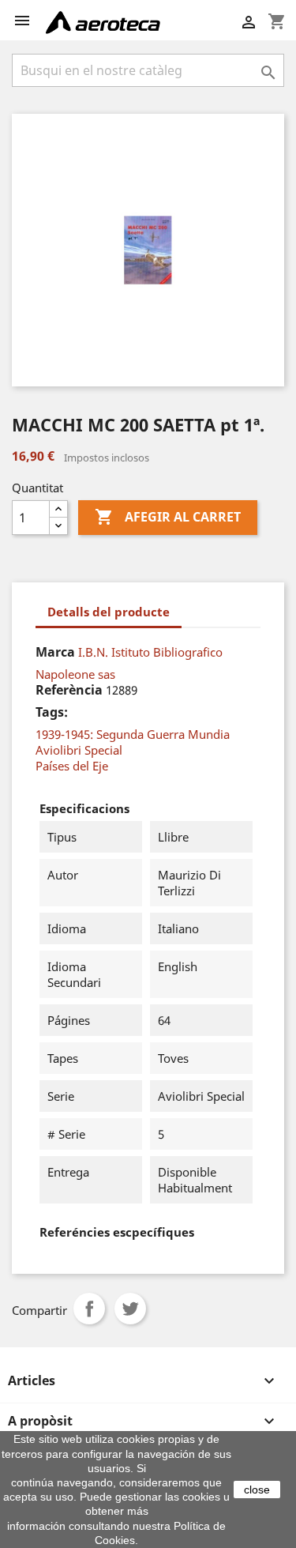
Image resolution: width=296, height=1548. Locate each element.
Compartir (89, 1308)
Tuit (130, 1308)
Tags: (52, 712)
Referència (69, 690)
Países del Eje (72, 766)
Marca (55, 652)
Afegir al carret (168, 516)
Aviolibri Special (79, 750)
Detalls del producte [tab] (108, 612)
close (257, 1489)
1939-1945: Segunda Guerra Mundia (133, 734)
